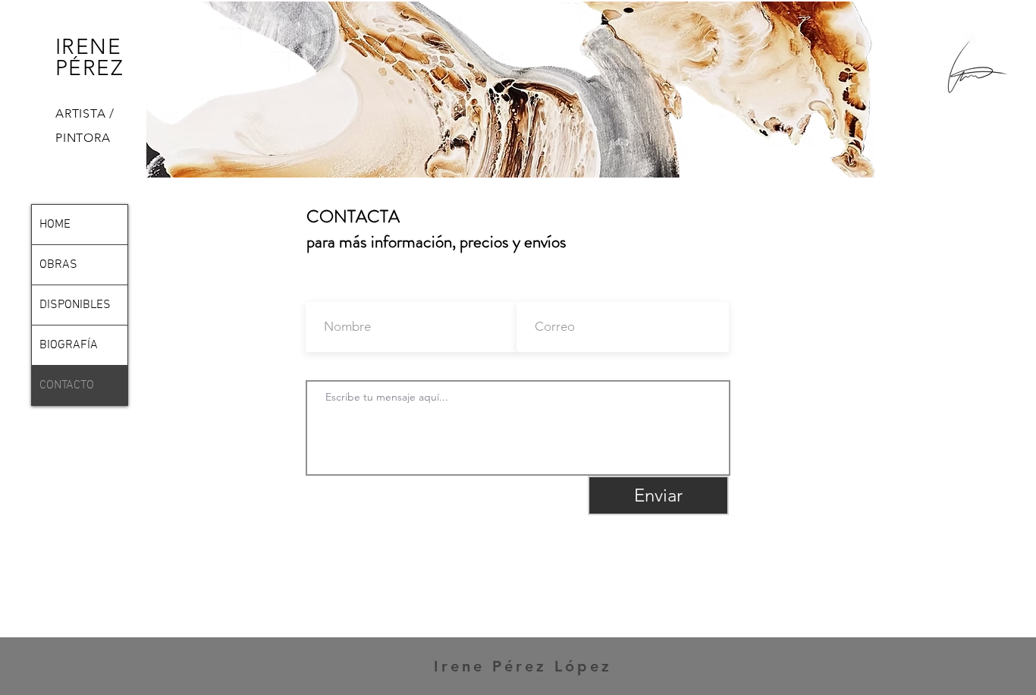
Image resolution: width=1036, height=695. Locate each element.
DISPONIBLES (75, 305)
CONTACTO (66, 385)
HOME (55, 224)
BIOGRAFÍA (68, 345)
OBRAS (58, 264)
